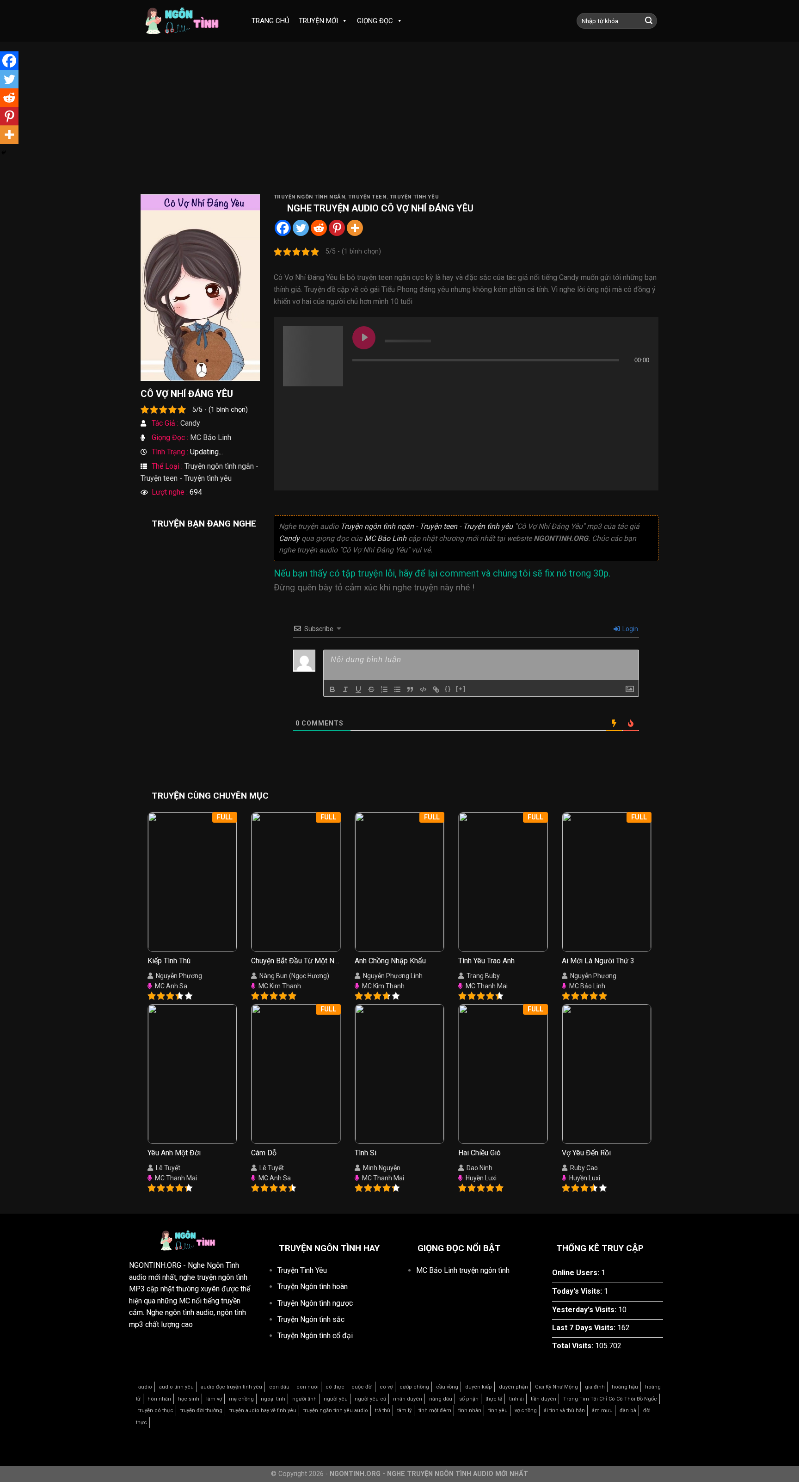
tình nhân (469, 1411)
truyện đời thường (201, 1411)
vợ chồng (526, 1411)
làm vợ (214, 1399)
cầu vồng (447, 1387)
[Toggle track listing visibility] (640, 378)
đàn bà (628, 1411)
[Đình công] (371, 689)
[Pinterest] (337, 228)
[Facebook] (283, 228)
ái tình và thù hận (564, 1411)
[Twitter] (301, 228)
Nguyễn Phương (179, 976)
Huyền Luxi (481, 1178)
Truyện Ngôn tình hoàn (312, 1286)
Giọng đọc (375, 21)
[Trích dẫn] (410, 689)
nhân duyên (407, 1399)
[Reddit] (319, 228)
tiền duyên (543, 1399)
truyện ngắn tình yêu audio (335, 1411)
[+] (461, 688)
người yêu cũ (370, 1399)
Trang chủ (270, 21)
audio (145, 1387)
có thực (335, 1387)
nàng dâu (440, 1399)
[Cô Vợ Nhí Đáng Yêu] (200, 287)
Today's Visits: (578, 1291)
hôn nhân (159, 1399)
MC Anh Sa (171, 986)
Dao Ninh (479, 1168)
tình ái (516, 1399)
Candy (190, 423)
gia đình (595, 1387)
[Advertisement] (399, 125)
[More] (355, 228)
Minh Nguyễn (381, 1168)
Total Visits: (573, 1345)
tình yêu (498, 1411)
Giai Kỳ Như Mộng (556, 1387)
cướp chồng (414, 1387)
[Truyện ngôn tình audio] (187, 21)
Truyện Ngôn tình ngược (315, 1303)
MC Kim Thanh (279, 986)
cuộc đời (362, 1387)
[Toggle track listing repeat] (398, 378)
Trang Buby (483, 976)
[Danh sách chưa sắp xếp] (397, 689)
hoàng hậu (625, 1387)
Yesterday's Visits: (585, 1309)
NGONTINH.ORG (155, 1265)
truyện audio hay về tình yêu (262, 1411)
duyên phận (513, 1387)
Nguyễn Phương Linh (393, 976)
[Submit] (649, 21)
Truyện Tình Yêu (302, 1270)
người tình (304, 1399)
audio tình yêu (176, 1387)
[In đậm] (332, 689)
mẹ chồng (241, 1399)
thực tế (494, 1399)
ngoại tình (273, 1399)
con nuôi (307, 1387)
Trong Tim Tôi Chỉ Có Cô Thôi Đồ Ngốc (610, 1399)
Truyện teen (159, 478)
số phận (469, 1399)
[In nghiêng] (345, 689)
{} (448, 688)
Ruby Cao (584, 1168)
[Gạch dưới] (358, 689)
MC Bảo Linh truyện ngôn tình (463, 1270)
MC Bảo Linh (210, 437)
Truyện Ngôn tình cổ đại (315, 1335)
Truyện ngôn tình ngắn (219, 466)
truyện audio (347, 208)
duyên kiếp (478, 1387)
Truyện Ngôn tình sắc (310, 1319)
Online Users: (576, 1272)
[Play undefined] (363, 337)
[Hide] (3, 152)
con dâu (279, 1387)
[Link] (436, 689)
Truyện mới (318, 21)
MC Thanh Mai (487, 986)
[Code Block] (423, 689)
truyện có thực (155, 1411)
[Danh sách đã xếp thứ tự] (384, 689)
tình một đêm (434, 1411)
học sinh (188, 1399)
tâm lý (404, 1411)
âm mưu (602, 1411)
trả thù (382, 1411)
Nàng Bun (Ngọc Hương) (294, 976)
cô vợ (386, 1387)
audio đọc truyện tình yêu (231, 1387)
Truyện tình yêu (208, 478)
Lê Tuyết (168, 1168)
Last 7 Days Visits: (584, 1327)
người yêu (336, 1399)
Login (629, 628)
